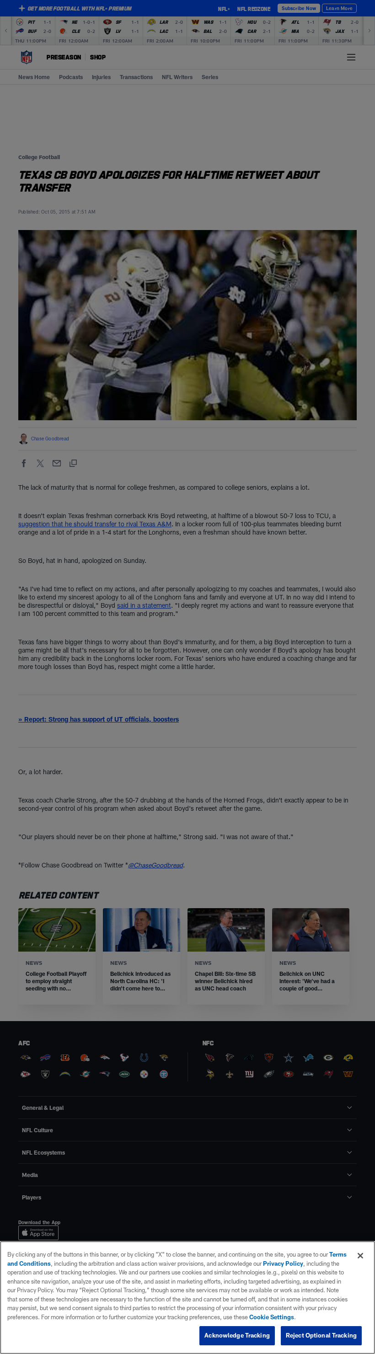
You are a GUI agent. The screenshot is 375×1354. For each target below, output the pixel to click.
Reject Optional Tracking (321, 1335)
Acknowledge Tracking (237, 1335)
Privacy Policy (283, 1263)
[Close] (360, 1256)
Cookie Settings (271, 1317)
